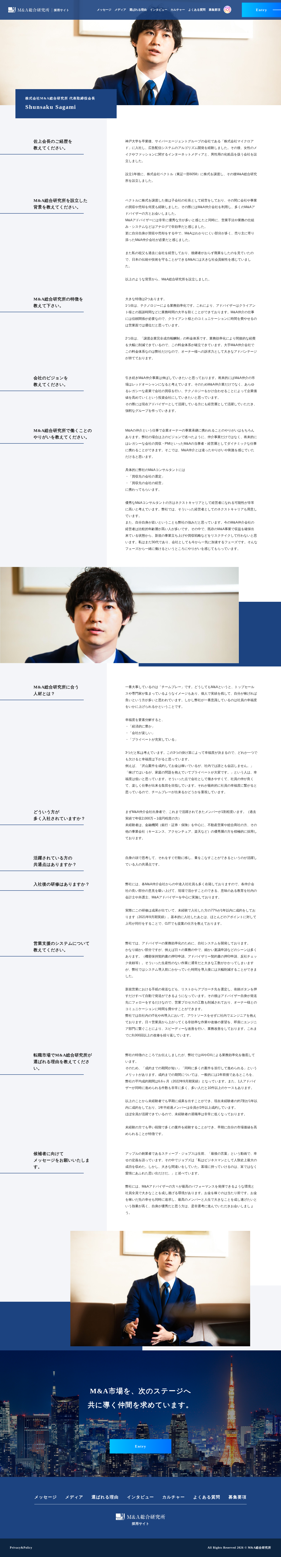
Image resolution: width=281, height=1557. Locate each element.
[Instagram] (227, 9)
